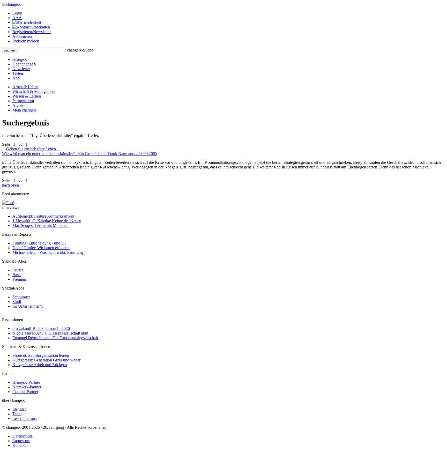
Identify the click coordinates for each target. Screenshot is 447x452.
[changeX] (11, 4)
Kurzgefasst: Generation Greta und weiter (46, 360)
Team (16, 414)
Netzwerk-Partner (26, 387)
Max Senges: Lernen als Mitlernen (40, 225)
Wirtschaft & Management (33, 91)
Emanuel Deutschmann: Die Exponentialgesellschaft (55, 338)
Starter (17, 270)
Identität (19, 409)
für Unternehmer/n (27, 306)
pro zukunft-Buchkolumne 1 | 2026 (41, 328)
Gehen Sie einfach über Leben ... (79, 151)
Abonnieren (22, 36)
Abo (16, 78)
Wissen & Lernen (26, 96)
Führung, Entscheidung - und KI (39, 243)
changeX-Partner (26, 382)
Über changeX (24, 64)
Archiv (18, 105)
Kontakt (19, 445)
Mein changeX (24, 110)
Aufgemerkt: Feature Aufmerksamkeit (43, 216)
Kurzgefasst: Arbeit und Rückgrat (39, 364)
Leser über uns (24, 418)
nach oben (10, 185)
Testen (17, 73)
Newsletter (21, 68)
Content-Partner (25, 391)
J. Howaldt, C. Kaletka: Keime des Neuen (46, 221)
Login (17, 13)
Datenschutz (22, 436)
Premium (19, 279)
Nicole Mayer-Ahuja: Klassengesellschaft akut (50, 333)
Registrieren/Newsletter (31, 31)
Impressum (21, 441)
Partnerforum (23, 101)
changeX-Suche (80, 50)
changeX (19, 59)
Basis (16, 274)
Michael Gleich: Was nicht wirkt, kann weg (47, 252)
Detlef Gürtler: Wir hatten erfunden (41, 248)
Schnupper (21, 297)
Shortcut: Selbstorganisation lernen (40, 355)
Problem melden (25, 41)
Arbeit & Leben (25, 87)
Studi (16, 301)
